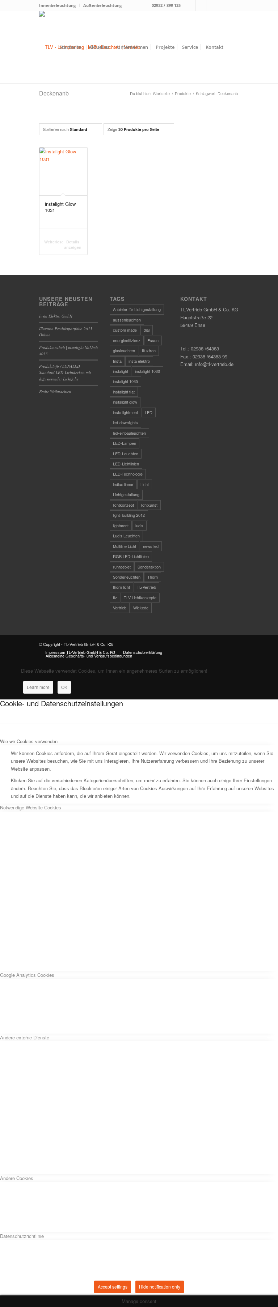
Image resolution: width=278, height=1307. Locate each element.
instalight (120, 371)
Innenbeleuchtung (57, 5)
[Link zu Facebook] (190, 5)
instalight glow (125, 402)
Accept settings (112, 1286)
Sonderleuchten (126, 577)
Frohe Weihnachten (55, 391)
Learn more (38, 687)
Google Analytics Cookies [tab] (27, 974)
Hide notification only (159, 1286)
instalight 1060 (147, 371)
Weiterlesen (53, 241)
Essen (153, 340)
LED (148, 412)
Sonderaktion (149, 567)
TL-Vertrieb (146, 587)
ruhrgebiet (122, 567)
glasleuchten (124, 350)
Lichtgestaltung (126, 494)
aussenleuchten (127, 320)
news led (151, 546)
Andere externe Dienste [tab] (24, 1037)
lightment (121, 525)
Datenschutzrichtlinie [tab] (22, 1236)
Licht (144, 484)
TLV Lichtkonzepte (140, 597)
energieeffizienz (126, 340)
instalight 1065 (125, 381)
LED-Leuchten (125, 453)
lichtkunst (149, 505)
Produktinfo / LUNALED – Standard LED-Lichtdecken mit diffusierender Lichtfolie (65, 372)
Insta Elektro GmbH (55, 316)
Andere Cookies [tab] (16, 1178)
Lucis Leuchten (126, 535)
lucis (139, 525)
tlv (115, 597)
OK (64, 687)
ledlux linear (123, 484)
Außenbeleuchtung (102, 5)
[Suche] (233, 47)
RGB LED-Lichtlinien (131, 556)
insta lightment (125, 412)
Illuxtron (149, 350)
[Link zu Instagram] (200, 5)
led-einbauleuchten (129, 433)
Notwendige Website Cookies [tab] (30, 807)
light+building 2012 (129, 515)
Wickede (140, 607)
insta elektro (139, 361)
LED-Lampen (124, 443)
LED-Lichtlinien (126, 464)
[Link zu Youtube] (233, 5)
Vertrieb (119, 607)
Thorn (152, 577)
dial (146, 330)
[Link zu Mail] (211, 5)
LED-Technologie (128, 474)
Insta (117, 361)
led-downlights (125, 422)
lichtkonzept (123, 505)
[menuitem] (59, 5)
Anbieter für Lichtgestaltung (137, 309)
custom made (125, 330)
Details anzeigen (72, 244)
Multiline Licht (124, 546)
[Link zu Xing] (222, 5)
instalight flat (124, 392)
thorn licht (121, 587)
